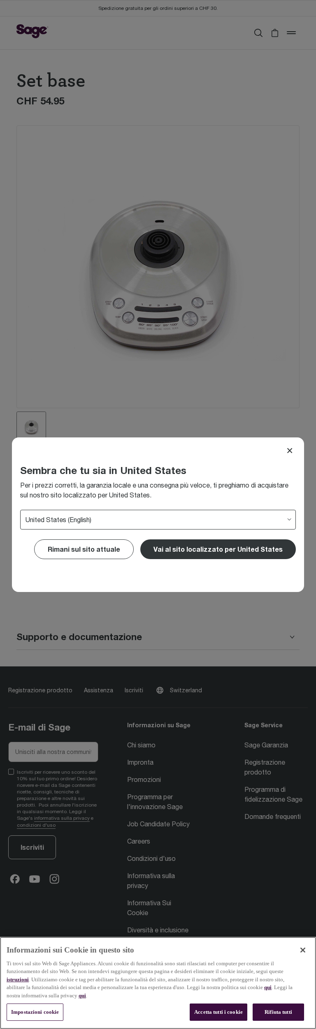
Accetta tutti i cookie (218, 1012)
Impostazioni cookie (35, 1012)
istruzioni (18, 979)
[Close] (289, 451)
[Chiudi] (303, 950)
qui (268, 987)
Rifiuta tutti (278, 1012)
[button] (218, 549)
